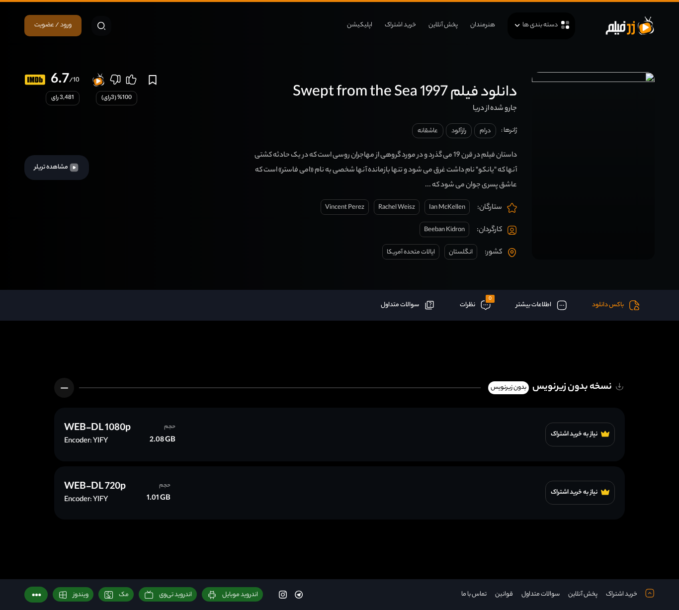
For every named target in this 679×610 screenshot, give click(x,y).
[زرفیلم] (630, 25)
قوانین (504, 594)
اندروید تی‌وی (175, 595)
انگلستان (461, 252)
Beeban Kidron (444, 230)
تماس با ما (474, 594)
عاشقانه (428, 131)
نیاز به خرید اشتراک (574, 434)
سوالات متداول (540, 594)
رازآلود (458, 131)
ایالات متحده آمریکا (411, 252)
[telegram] (299, 594)
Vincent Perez (344, 207)
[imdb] (35, 80)
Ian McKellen (447, 207)
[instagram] (283, 594)
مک (124, 595)
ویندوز (80, 595)
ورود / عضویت (53, 25)
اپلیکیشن (359, 25)
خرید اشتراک (400, 25)
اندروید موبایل (240, 595)
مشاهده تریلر (51, 167)
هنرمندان (482, 25)
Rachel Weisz (396, 207)
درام (485, 131)
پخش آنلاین (443, 25)
